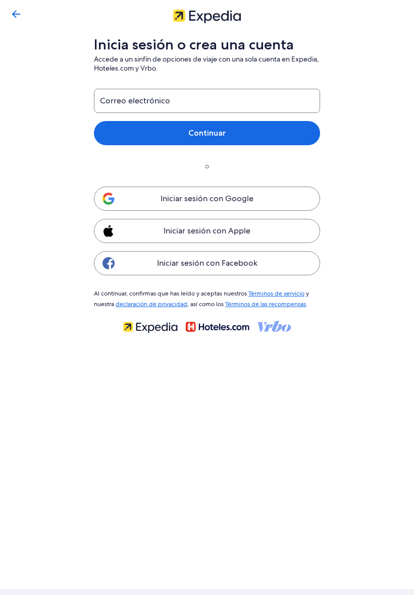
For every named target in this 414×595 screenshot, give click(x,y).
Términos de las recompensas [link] (265, 304)
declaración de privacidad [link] (151, 304)
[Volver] (16, 14)
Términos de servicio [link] (276, 293)
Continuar (207, 133)
